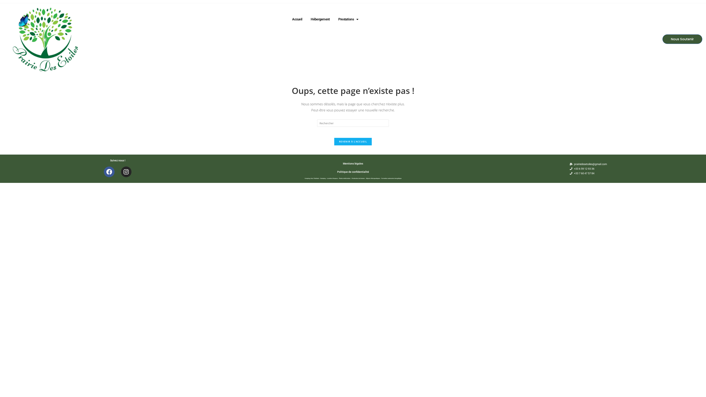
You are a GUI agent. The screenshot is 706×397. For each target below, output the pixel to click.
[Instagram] (126, 172)
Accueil (297, 19)
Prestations (346, 19)
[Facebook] (109, 172)
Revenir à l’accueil (353, 141)
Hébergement (320, 19)
